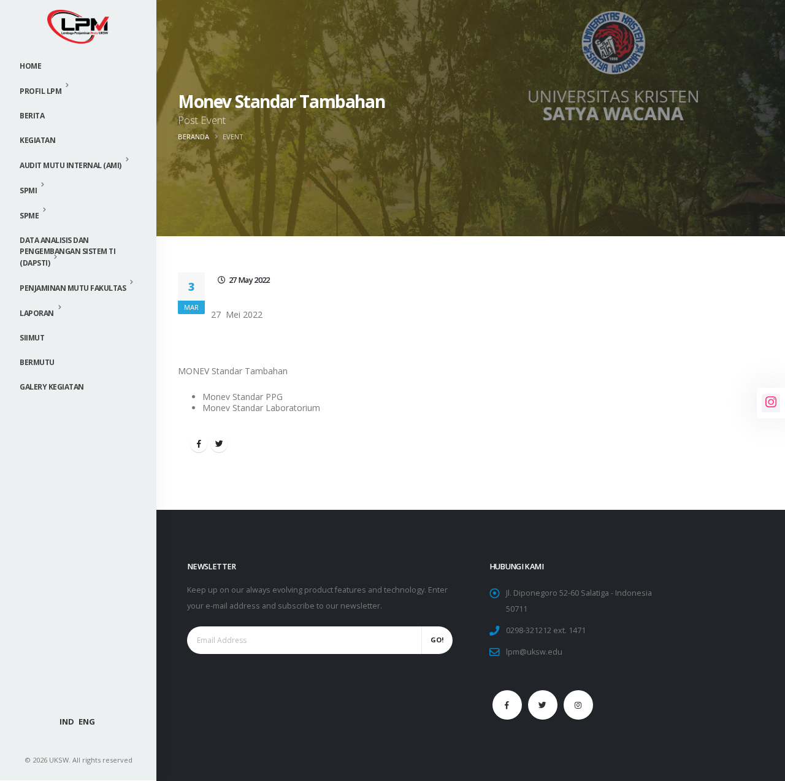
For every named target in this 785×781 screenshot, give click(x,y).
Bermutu (37, 362)
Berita (32, 115)
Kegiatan (37, 140)
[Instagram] (578, 705)
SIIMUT (32, 338)
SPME (29, 215)
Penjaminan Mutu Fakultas (73, 288)
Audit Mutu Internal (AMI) (70, 165)
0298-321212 (528, 630)
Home (30, 66)
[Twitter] (542, 705)
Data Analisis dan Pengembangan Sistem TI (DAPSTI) (67, 251)
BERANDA (193, 136)
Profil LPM (40, 91)
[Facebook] (507, 705)
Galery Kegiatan (52, 387)
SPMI (28, 190)
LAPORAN (37, 313)
